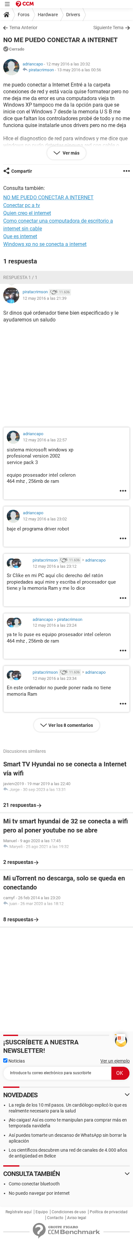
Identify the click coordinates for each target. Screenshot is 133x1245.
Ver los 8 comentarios (70, 725)
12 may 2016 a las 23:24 (55, 625)
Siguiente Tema (108, 27)
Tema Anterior (23, 27)
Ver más (70, 153)
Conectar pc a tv (21, 205)
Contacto (55, 1218)
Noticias (16, 1061)
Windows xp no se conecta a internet (45, 244)
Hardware (48, 14)
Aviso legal (76, 1218)
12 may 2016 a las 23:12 (55, 566)
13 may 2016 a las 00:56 (79, 69)
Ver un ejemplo (115, 1061)
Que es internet (20, 236)
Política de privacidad (109, 1212)
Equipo (42, 1212)
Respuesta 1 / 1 (20, 277)
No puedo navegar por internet (39, 1193)
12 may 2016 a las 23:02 (45, 519)
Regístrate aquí (18, 1212)
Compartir (21, 171)
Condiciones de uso (69, 1212)
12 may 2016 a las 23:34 (55, 678)
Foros (23, 14)
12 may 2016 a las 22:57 (45, 439)
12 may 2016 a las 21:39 (44, 298)
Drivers (73, 14)
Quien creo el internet (27, 213)
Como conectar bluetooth (34, 1183)
